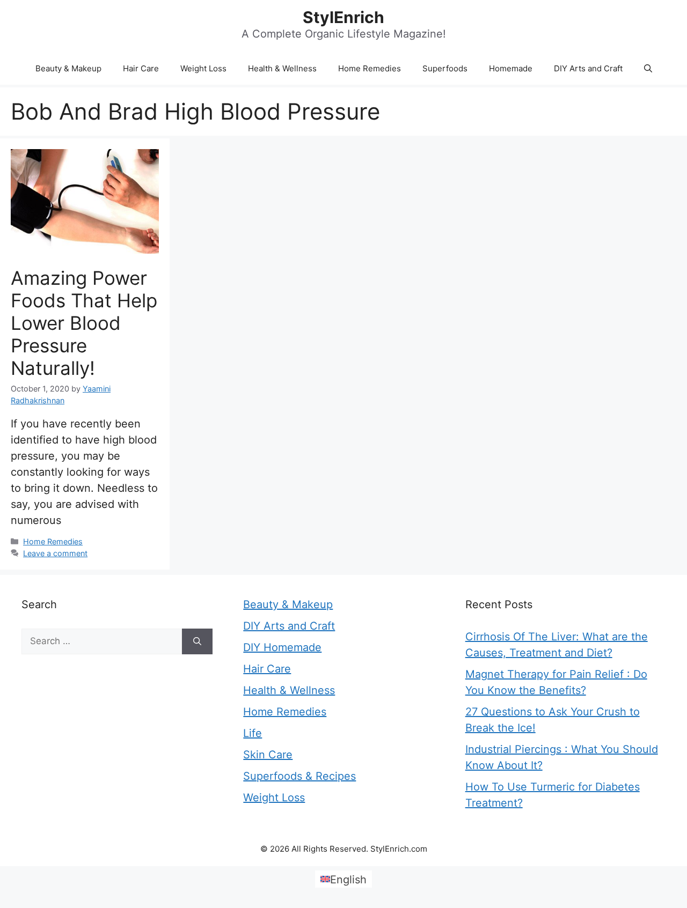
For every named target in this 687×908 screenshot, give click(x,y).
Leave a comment (55, 553)
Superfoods (444, 68)
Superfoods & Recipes (299, 776)
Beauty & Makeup (68, 68)
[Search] (197, 641)
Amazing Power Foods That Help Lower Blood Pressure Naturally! (84, 323)
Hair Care (141, 68)
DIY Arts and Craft (588, 68)
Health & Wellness (282, 68)
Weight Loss (203, 68)
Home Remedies (369, 68)
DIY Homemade (282, 647)
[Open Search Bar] (648, 69)
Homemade (510, 68)
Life (252, 733)
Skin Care (268, 754)
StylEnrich (343, 17)
